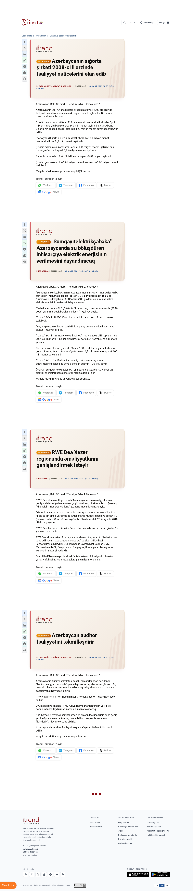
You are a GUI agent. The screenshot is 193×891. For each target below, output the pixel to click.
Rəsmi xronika (96, 826)
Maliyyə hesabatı (125, 843)
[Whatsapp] (25, 874)
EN (157, 885)
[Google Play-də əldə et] (160, 874)
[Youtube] (44, 874)
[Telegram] (50, 874)
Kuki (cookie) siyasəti (156, 835)
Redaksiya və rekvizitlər (128, 826)
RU (167, 885)
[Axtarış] (124, 22)
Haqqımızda (123, 822)
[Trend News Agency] (31, 820)
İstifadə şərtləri (153, 822)
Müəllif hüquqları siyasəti (158, 831)
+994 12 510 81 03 (30, 852)
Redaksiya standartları (128, 835)
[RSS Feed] (62, 874)
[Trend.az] (32, 22)
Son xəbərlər (95, 822)
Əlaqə (120, 831)
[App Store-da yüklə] (138, 874)
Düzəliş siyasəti (125, 839)
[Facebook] (31, 874)
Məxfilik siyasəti (154, 826)
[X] (38, 874)
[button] (24, 42)
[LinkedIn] (56, 874)
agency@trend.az (30, 855)
